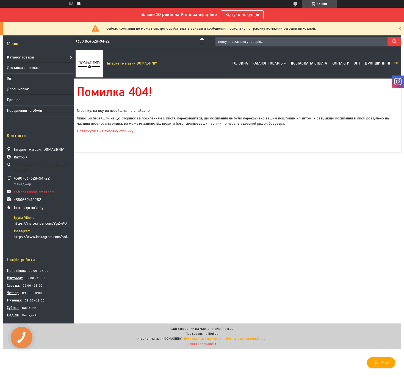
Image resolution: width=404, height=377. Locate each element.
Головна (240, 63)
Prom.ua (228, 329)
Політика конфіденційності (246, 338)
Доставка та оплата (23, 67)
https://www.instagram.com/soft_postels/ (42, 236)
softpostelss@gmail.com (34, 192)
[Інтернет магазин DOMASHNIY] (89, 63)
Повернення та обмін (24, 110)
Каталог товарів (20, 57)
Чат (385, 363)
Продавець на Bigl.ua (202, 334)
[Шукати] (394, 41)
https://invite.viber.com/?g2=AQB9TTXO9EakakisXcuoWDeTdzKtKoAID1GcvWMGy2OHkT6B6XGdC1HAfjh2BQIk (42, 223)
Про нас (13, 99)
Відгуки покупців (242, 14)
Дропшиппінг (18, 89)
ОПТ (357, 63)
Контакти (340, 63)
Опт (10, 78)
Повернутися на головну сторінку (105, 131)
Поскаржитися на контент (204, 338)
